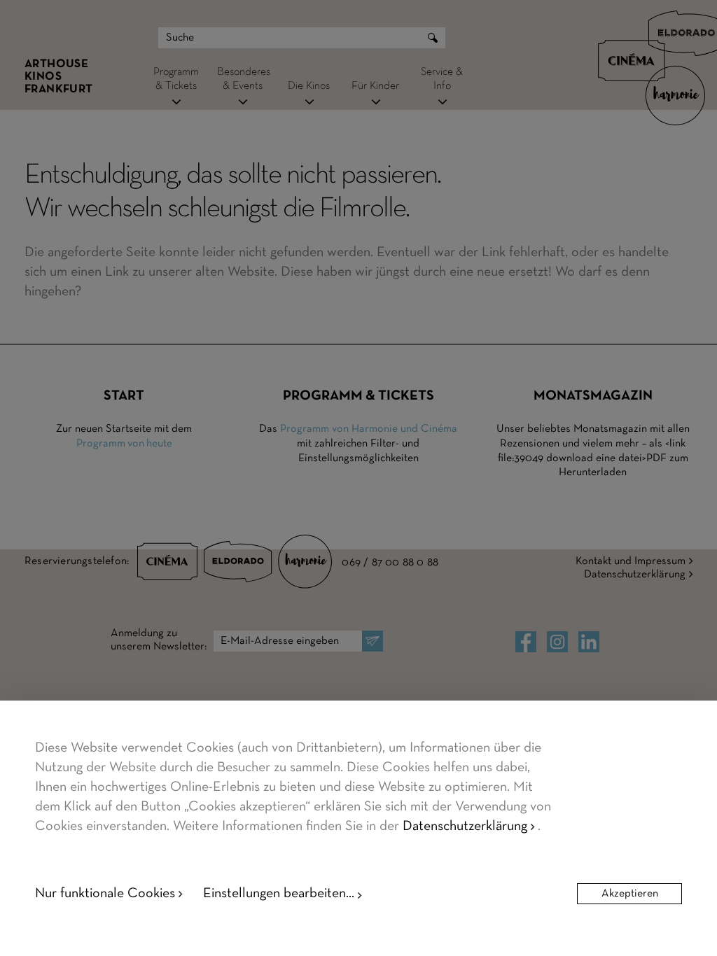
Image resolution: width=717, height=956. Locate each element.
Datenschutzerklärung (465, 826)
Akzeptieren (629, 894)
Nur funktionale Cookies (105, 893)
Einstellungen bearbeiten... (278, 893)
